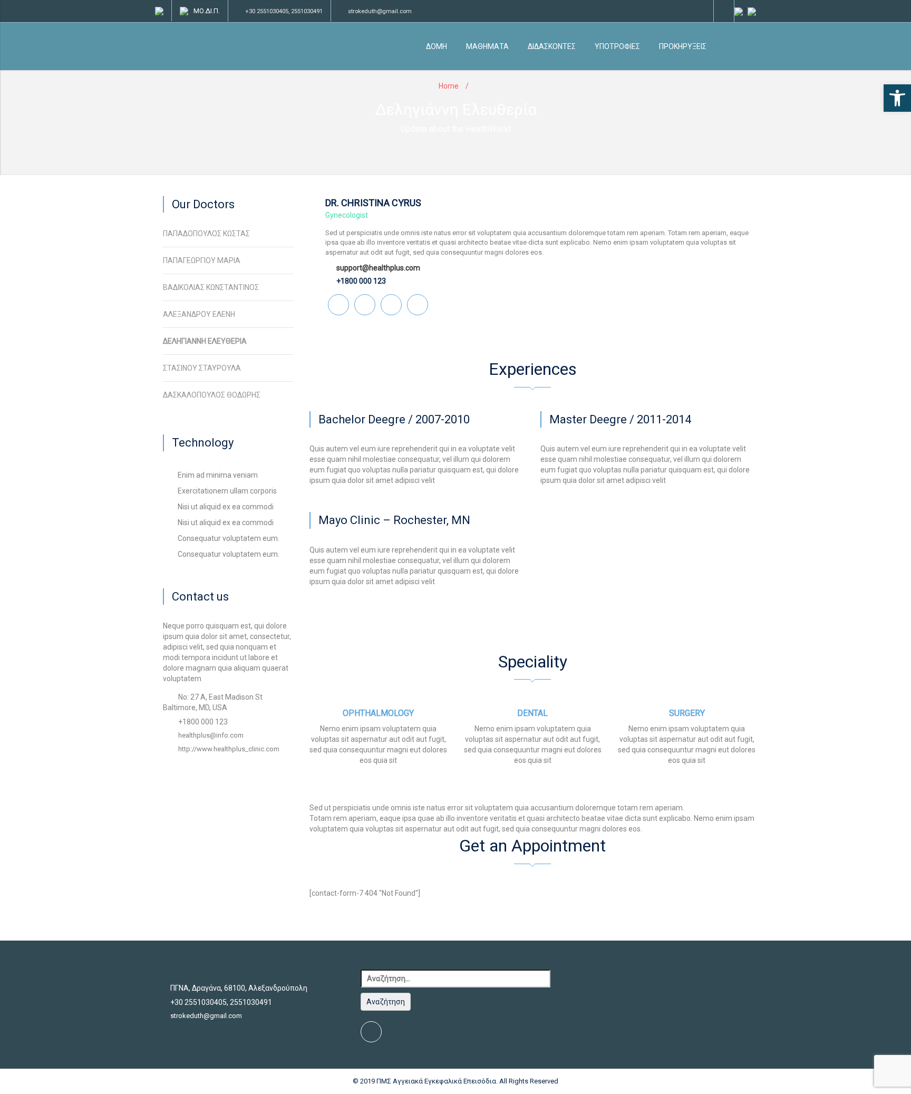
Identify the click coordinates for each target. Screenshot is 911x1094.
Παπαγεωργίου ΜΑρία (201, 260)
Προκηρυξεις (682, 46)
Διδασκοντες (552, 46)
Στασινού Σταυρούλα (202, 368)
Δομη (436, 46)
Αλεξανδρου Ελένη (199, 314)
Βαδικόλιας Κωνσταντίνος (211, 287)
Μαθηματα (487, 46)
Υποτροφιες (617, 46)
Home (449, 86)
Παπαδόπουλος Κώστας (206, 233)
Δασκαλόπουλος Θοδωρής (211, 395)
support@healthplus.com (378, 268)
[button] (897, 98)
